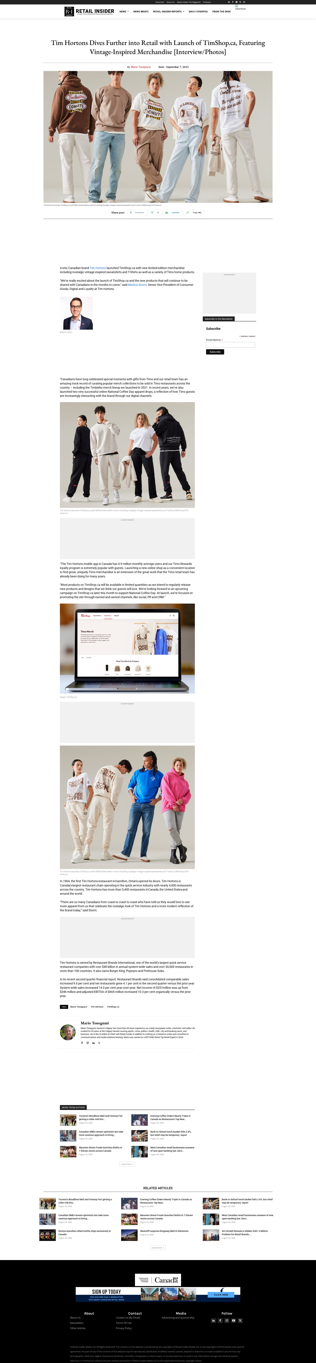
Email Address (214, 339)
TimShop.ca (113, 1007)
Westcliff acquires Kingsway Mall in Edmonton (164, 1231)
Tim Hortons (98, 268)
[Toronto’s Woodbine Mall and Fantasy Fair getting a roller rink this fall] (68, 1120)
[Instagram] (244, 2)
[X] (99, 1042)
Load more (126, 1164)
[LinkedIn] (229, 2)
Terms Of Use (124, 1322)
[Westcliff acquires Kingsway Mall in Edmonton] (129, 1235)
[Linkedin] (93, 1042)
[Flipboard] (236, 2)
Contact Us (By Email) (128, 1317)
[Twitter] (240, 2)
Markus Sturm (137, 284)
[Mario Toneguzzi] (68, 1032)
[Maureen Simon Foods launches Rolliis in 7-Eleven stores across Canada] (68, 1151)
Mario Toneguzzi (141, 67)
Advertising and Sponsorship (178, 1317)
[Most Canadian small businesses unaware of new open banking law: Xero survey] (139, 1151)
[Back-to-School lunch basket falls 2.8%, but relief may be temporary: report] (139, 1136)
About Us (75, 1317)
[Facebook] (233, 2)
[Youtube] (233, 1320)
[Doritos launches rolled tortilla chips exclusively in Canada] (47, 1235)
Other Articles (78, 1328)
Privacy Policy (124, 1328)
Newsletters (76, 1322)
